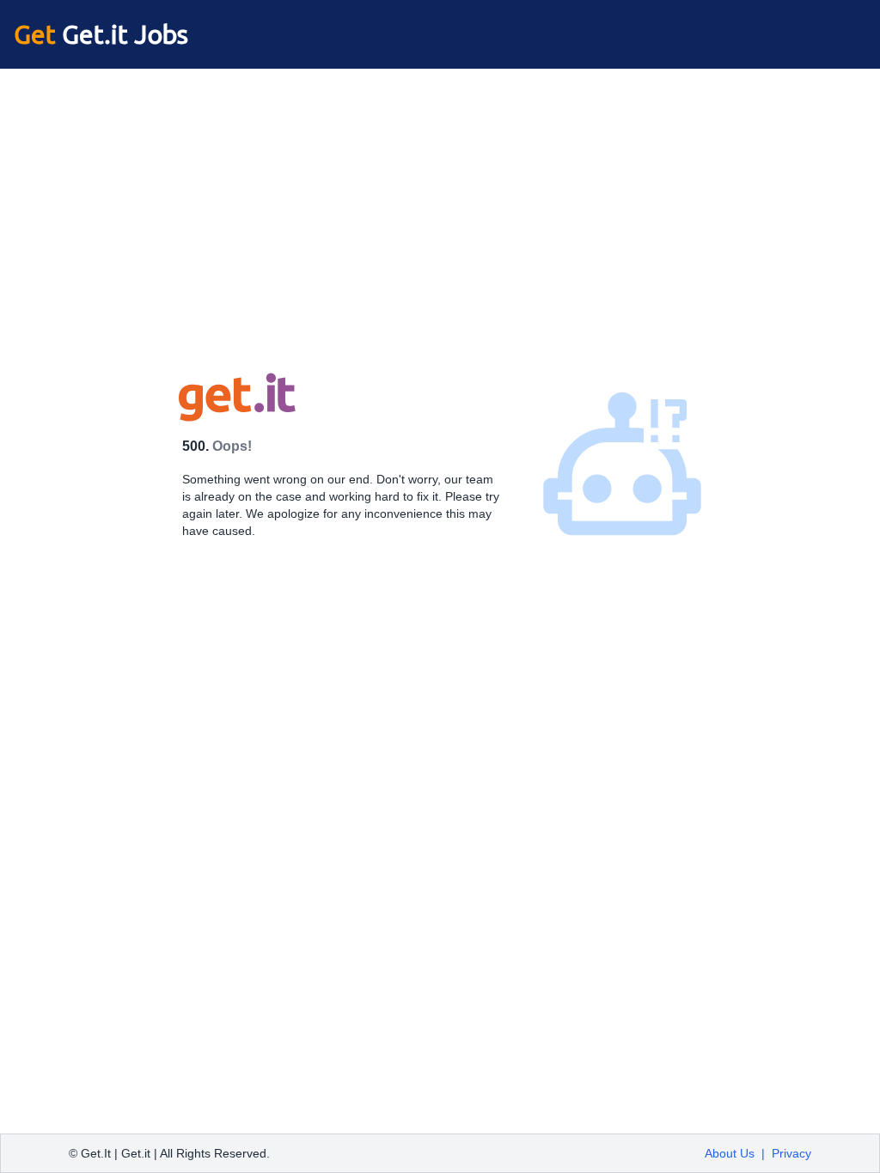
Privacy (791, 1153)
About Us (730, 1153)
